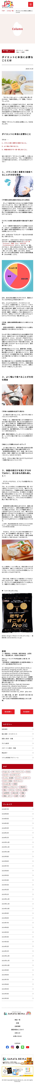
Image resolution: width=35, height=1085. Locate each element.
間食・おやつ (8, 796)
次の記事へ (26, 712)
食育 (23, 796)
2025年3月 (5, 885)
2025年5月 (5, 875)
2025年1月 (5, 894)
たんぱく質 (7, 784)
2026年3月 (5, 828)
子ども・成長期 (22, 790)
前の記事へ (8, 712)
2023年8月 (5, 975)
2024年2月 (5, 946)
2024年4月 (5, 937)
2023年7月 (5, 979)
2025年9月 (5, 856)
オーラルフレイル (18, 771)
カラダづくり (15, 775)
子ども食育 (5, 743)
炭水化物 (15, 793)
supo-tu (6, 771)
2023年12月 (6, 956)
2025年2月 (5, 889)
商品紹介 (4, 753)
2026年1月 (5, 837)
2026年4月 (5, 823)
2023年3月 (5, 998)
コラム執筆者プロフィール (10, 757)
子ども (12, 790)
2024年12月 (6, 899)
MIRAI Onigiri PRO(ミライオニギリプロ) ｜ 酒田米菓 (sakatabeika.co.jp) (17, 637)
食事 (23, 52)
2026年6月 (5, 814)
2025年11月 (6, 847)
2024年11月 (6, 904)
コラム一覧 (10, 10)
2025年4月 (5, 880)
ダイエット (20, 50)
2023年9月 (5, 970)
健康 (27, 50)
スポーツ (27, 778)
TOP (3, 10)
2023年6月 (5, 984)
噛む (18, 52)
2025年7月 (5, 866)
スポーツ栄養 (8, 781)
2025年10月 (6, 852)
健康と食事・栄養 (7, 738)
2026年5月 (5, 818)
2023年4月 (5, 994)
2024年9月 (5, 913)
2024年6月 (5, 927)
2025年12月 (6, 842)
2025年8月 (5, 861)
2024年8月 (5, 918)
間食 (23, 793)
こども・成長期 (8, 778)
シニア (19, 778)
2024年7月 (5, 923)
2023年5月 (5, 989)
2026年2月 (5, 833)
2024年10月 (6, 908)
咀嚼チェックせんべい (10, 787)
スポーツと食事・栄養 (9, 748)
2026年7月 (5, 809)
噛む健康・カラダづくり (9, 734)
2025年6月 (5, 871)
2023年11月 (6, 960)
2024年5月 (5, 932)
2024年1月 (5, 951)
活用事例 (4, 729)
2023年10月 (6, 965)
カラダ (6, 775)
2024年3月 (5, 942)
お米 (28, 771)
